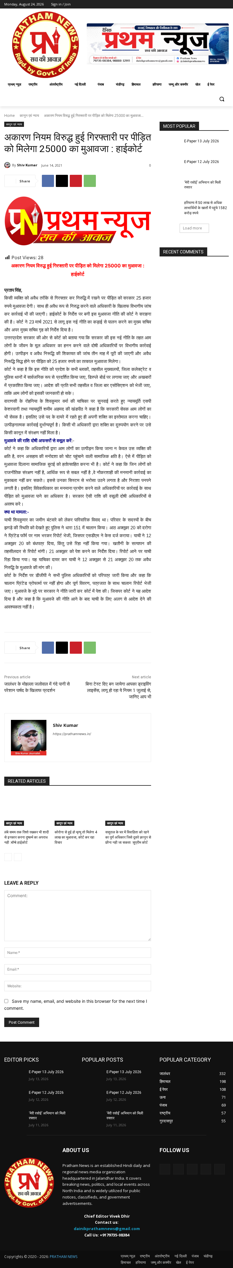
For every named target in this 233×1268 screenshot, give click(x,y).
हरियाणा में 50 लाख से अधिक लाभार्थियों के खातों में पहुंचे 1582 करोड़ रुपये (205, 208)
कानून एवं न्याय (29, 115)
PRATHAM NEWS (63, 1256)
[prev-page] (8, 857)
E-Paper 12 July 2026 (201, 162)
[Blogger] (165, 1169)
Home (9, 115)
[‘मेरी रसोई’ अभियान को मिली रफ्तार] (170, 187)
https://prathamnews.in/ (72, 734)
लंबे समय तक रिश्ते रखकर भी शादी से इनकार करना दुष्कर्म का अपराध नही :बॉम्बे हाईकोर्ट (26, 837)
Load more (192, 228)
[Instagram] (206, 1169)
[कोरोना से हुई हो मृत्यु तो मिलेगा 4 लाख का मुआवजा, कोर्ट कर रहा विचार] (77, 810)
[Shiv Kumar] (8, 165)
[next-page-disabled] (18, 857)
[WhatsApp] (90, 181)
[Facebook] (48, 181)
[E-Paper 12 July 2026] (170, 166)
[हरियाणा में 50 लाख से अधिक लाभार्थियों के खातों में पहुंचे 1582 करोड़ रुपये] (170, 207)
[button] (221, 99)
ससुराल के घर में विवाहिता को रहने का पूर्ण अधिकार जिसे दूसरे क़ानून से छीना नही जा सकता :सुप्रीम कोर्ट (128, 837)
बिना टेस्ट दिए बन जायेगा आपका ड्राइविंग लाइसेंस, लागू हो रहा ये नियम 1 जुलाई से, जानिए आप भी (118, 690)
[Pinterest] (76, 181)
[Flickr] (192, 1169)
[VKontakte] (219, 1169)
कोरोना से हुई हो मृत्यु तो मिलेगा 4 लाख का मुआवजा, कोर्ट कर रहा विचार (76, 837)
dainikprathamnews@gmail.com (107, 1228)
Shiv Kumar (27, 165)
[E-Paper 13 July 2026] (170, 146)
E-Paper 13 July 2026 (201, 141)
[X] (62, 181)
